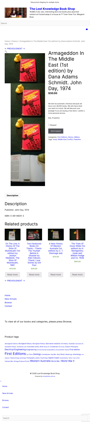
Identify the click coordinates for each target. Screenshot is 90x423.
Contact (8, 306)
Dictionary (61, 347)
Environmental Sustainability (46, 350)
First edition (74, 349)
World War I (55, 361)
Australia (72, 343)
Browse (8, 302)
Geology (37, 354)
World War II (67, 360)
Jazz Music (61, 354)
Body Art (46, 347)
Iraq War (53, 354)
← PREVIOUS (11, 48)
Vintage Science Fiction (21, 361)
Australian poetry (33, 347)
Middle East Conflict (65, 139)
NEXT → (21, 48)
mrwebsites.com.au (49, 376)
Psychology (44, 358)
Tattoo (71, 358)
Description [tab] (12, 195)
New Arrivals (11, 299)
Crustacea (54, 347)
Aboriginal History (25, 343)
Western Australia (40, 360)
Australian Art (79, 343)
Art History (64, 343)
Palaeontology (14, 358)
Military (77, 137)
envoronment (60, 350)
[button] (6, 51)
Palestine (77, 139)
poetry (38, 358)
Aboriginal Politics (38, 343)
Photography (30, 358)
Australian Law (22, 347)
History (14, 41)
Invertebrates (45, 354)
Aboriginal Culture (11, 343)
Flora (31, 354)
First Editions (62, 137)
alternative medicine (53, 343)
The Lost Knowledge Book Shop (52, 9)
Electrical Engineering (15, 349)
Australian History (10, 347)
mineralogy (77, 354)
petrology (23, 358)
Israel (55, 139)
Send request (56, 131)
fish (27, 354)
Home (7, 41)
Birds (42, 347)
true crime (76, 358)
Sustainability (64, 358)
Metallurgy (68, 354)
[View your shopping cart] (87, 29)
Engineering (31, 350)
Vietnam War (9, 361)
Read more (12, 274)
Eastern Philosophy (71, 347)
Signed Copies (53, 358)
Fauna (67, 350)
